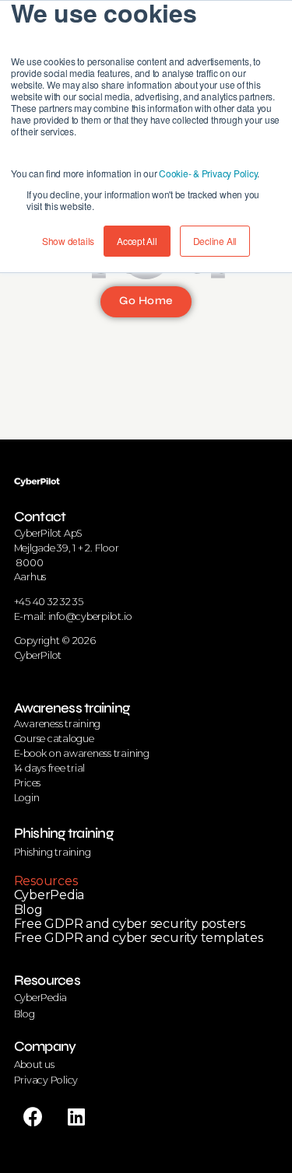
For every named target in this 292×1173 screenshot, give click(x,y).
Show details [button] (68, 240)
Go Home (145, 300)
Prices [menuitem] (27, 783)
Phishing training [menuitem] (63, 833)
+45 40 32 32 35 (48, 602)
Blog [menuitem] (28, 909)
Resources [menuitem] (46, 881)
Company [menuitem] (45, 1046)
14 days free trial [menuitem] (50, 768)
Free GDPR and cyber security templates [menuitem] (138, 937)
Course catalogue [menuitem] (54, 738)
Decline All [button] (215, 240)
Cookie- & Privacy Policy (208, 173)
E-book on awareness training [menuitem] (82, 753)
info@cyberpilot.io (90, 616)
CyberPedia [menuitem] (49, 895)
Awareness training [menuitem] (72, 708)
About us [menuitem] (34, 1064)
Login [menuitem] (27, 798)
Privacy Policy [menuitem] (46, 1080)
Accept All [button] (137, 240)
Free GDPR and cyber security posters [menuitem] (129, 923)
